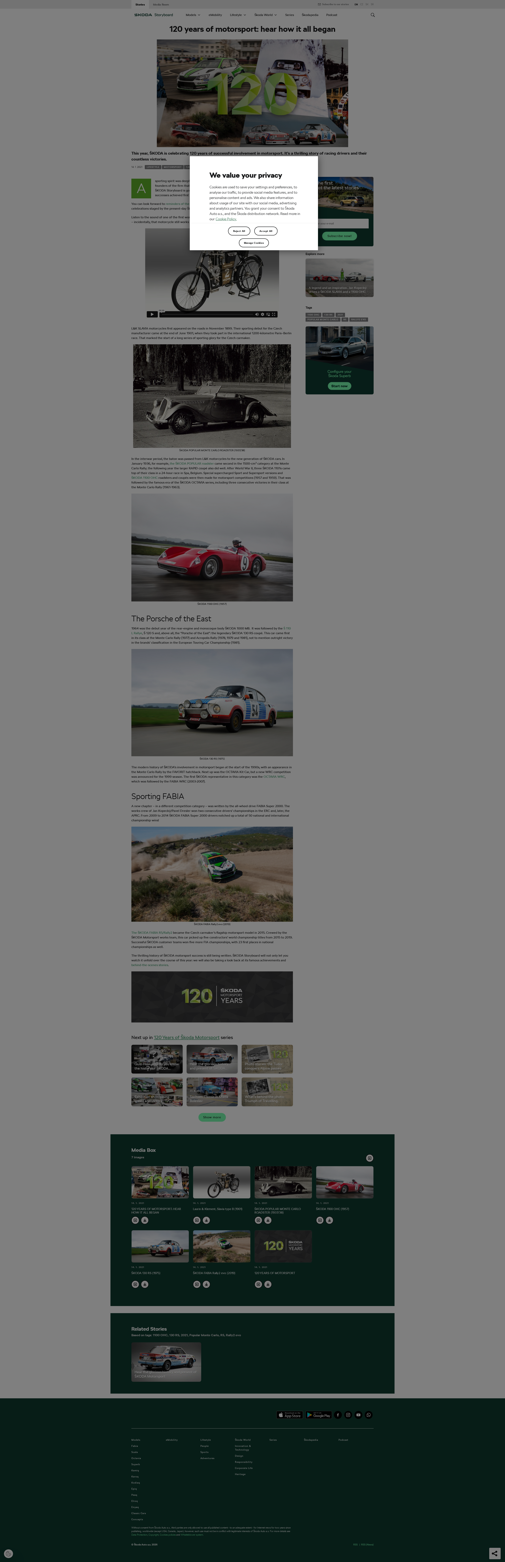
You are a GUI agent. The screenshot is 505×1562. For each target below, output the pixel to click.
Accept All (265, 230)
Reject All (239, 230)
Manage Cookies (254, 242)
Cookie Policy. (226, 219)
